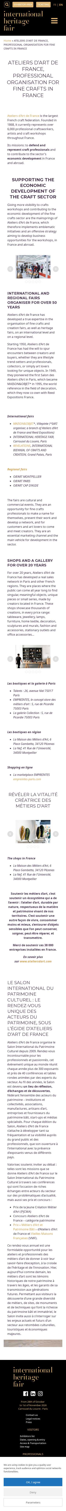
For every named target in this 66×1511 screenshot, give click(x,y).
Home (7, 40)
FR (54, 4)
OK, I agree (33, 1482)
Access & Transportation (33, 1443)
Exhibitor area (23, 4)
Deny (33, 1492)
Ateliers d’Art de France (23, 116)
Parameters (33, 1502)
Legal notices (33, 1418)
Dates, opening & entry (32, 1439)
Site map (25, 1446)
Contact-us (32, 1415)
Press (29, 1422)
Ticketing (43, 4)
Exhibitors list (27, 1436)
